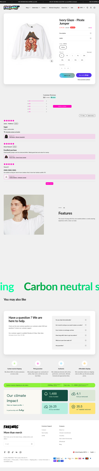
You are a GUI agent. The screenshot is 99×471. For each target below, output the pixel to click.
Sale (72, 7)
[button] (37, 101)
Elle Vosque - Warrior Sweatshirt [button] (17, 137)
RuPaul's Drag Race (54, 7)
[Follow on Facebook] (5, 452)
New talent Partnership (65, 438)
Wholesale (62, 441)
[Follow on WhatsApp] (20, 452)
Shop (27, 7)
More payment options (84, 79)
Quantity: (62, 64)
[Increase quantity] (68, 68)
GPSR (43, 435)
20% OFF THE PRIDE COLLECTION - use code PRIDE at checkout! (59, 1)
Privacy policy (15, 459)
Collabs (44, 7)
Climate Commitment (65, 432)
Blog (60, 444)
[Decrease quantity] (61, 68)
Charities (61, 435)
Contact (44, 430)
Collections (35, 7)
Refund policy (7, 459)
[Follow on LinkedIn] (17, 452)
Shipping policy (33, 459)
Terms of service (24, 459)
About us (61, 430)
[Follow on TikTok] (13, 452)
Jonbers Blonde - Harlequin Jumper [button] (17, 177)
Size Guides (45, 432)
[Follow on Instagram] (9, 452)
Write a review (62, 106)
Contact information (43, 459)
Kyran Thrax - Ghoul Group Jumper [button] (17, 157)
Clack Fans (64, 7)
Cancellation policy (8, 461)
